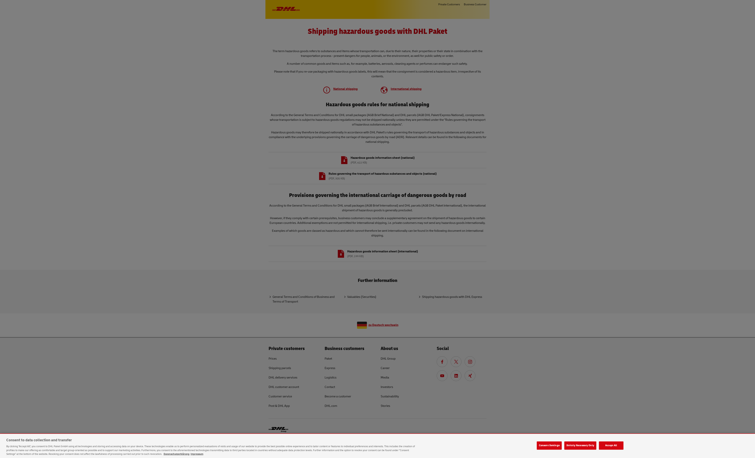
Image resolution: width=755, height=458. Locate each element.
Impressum (197, 453)
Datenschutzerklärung (177, 453)
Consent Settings (549, 445)
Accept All (611, 445)
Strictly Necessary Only (580, 445)
